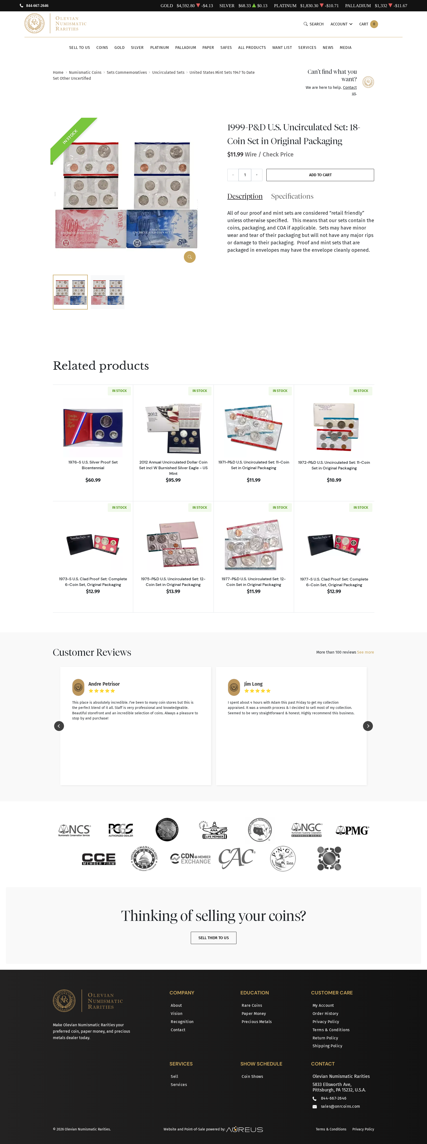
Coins (102, 47)
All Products (252, 47)
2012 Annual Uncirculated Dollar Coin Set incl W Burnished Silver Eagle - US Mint (173, 468)
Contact (178, 1030)
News (328, 47)
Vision (176, 1013)
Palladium (185, 47)
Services (307, 47)
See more (365, 652)
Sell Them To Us (213, 937)
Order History (326, 1013)
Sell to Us (79, 47)
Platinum (159, 47)
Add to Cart (320, 175)
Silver (137, 47)
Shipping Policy (327, 1046)
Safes (226, 47)
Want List (282, 47)
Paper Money (254, 1013)
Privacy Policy (326, 1021)
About (176, 1005)
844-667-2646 (37, 5)
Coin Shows (252, 1076)
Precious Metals (257, 1021)
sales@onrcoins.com (340, 1106)
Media (346, 47)
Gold (119, 47)
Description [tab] (245, 196)
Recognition (182, 1021)
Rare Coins (252, 1005)
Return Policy (325, 1038)
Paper (208, 47)
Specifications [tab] (292, 196)
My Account (323, 1005)
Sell (174, 1076)
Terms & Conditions (331, 1030)
